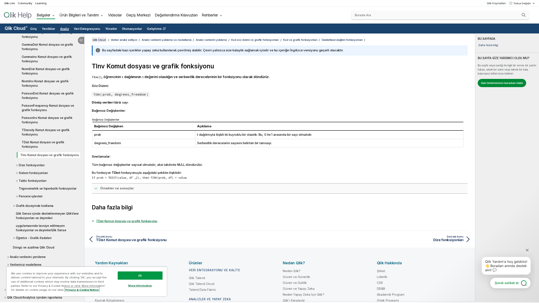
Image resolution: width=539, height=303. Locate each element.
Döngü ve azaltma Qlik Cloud (33, 247)
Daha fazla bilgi (488, 45)
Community (25, 3)
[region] (87, 281)
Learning (40, 3)
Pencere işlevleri (31, 196)
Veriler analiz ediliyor (124, 39)
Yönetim (111, 29)
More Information (140, 285)
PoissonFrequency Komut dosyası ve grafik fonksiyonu (48, 108)
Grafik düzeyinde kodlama (34, 205)
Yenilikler (48, 29)
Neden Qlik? (291, 271)
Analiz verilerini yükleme (211, 39)
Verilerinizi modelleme (25, 264)
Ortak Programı (388, 300)
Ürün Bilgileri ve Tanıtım (79, 15)
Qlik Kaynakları (496, 3)
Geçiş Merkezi (138, 15)
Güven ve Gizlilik (295, 282)
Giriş (33, 29)
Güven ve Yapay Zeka (299, 288)
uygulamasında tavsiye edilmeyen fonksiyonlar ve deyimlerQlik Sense (41, 228)
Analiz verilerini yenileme (28, 257)
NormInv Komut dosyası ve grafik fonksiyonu (45, 83)
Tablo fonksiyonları (32, 180)
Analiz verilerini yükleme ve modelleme (167, 39)
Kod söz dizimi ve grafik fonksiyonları (255, 39)
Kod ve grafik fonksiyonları (300, 39)
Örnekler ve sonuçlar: (117, 188)
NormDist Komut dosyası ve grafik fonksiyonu (46, 71)
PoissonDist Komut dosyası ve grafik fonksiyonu (47, 96)
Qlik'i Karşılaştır (294, 300)
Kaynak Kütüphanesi (109, 300)
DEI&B (381, 288)
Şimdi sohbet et (507, 283)
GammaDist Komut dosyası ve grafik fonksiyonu (47, 47)
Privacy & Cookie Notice (82, 289)
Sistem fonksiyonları (33, 173)
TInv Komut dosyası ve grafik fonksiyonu (49, 155)
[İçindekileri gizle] (81, 40)
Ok (140, 275)
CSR (380, 282)
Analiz (64, 29)
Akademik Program (391, 294)
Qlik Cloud (16, 28)
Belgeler (43, 15)
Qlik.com (9, 3)
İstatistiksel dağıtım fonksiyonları (342, 39)
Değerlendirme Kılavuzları (176, 15)
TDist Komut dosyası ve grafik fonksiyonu (43, 144)
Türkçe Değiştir (522, 3)
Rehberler (210, 15)
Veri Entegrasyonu (87, 29)
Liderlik (382, 277)
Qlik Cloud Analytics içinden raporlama (34, 297)
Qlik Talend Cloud (201, 284)
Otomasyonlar (132, 29)
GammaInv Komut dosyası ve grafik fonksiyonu (47, 59)
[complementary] (507, 167)
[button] (523, 15)
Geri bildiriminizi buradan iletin (502, 83)
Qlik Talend (197, 278)
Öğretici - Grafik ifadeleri (33, 238)
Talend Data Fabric (202, 289)
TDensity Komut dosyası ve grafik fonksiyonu (45, 132)
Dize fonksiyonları (32, 165)
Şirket (381, 271)
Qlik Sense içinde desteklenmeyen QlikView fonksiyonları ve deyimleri (47, 216)
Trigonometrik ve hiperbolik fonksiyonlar (47, 188)
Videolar (115, 15)
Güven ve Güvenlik (296, 277)
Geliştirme (154, 29)
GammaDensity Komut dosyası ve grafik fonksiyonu (50, 35)
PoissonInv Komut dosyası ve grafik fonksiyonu (47, 120)
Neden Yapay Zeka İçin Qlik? (303, 294)
